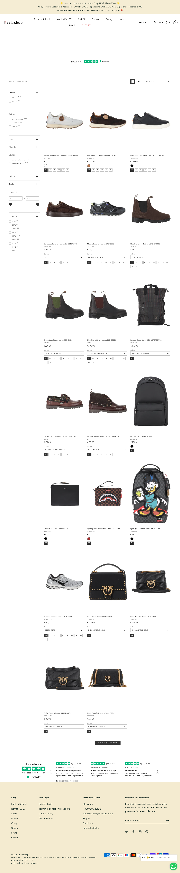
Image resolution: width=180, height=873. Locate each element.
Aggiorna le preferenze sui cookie (25, 863)
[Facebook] (133, 831)
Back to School (42, 19)
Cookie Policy (46, 813)
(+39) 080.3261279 (92, 809)
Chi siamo (88, 804)
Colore (46, 254)
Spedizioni (88, 823)
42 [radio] (59, 170)
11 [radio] (136, 266)
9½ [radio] (115, 262)
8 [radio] (149, 262)
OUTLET (86, 25)
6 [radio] (45, 358)
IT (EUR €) (142, 22)
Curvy (109, 19)
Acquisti (87, 818)
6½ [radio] (89, 262)
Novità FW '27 (64, 19)
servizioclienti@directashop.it (98, 813)
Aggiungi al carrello (63, 149)
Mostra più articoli (107, 742)
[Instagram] (140, 831)
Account (158, 22)
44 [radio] (67, 170)
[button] (132, 81)
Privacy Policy (46, 804)
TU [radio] (132, 358)
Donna (95, 19)
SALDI (81, 19)
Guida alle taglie (91, 828)
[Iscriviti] (167, 820)
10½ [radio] (124, 262)
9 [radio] (110, 262)
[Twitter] (126, 831)
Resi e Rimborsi (47, 818)
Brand (72, 25)
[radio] (45, 165)
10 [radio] (119, 262)
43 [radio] (63, 170)
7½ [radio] (97, 262)
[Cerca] (168, 23)
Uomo (122, 19)
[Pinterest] (146, 831)
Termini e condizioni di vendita (54, 809)
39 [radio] (46, 170)
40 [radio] (50, 170)
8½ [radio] (106, 262)
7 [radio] (93, 262)
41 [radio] (54, 170)
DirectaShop (23, 855)
